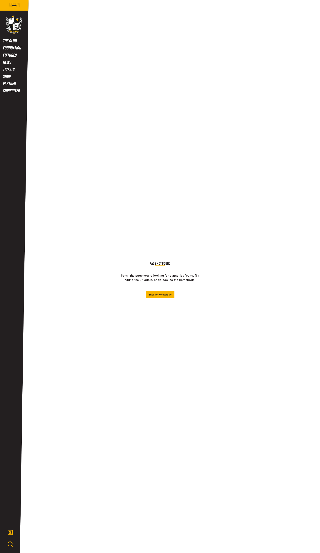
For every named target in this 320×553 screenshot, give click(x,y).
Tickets (9, 69)
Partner (9, 83)
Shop (7, 76)
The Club (10, 40)
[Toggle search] (10, 544)
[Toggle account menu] (10, 532)
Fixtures (10, 55)
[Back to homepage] (13, 24)
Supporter (11, 90)
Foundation (12, 47)
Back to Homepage (160, 294)
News (7, 62)
